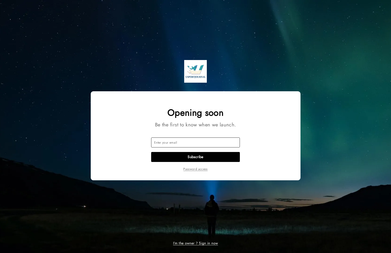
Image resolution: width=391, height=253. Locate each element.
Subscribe (195, 156)
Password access (195, 169)
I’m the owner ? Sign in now (195, 243)
